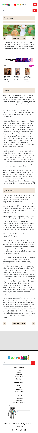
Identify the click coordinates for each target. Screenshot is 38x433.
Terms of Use (19, 390)
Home (19, 370)
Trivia (19, 387)
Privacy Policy (19, 392)
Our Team (19, 379)
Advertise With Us (19, 402)
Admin (19, 372)
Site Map (19, 385)
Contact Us (19, 377)
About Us (19, 375)
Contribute (19, 398)
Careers (19, 400)
